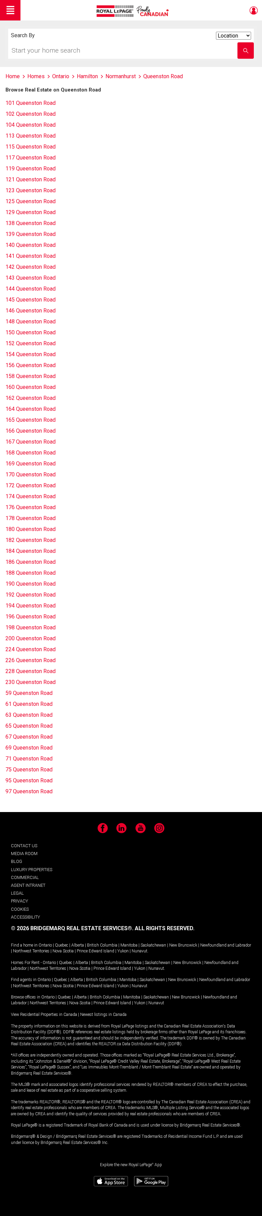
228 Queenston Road (30, 671)
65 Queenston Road (29, 726)
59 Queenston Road (29, 693)
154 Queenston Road (30, 354)
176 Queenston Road (30, 507)
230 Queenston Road (30, 682)
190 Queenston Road (30, 584)
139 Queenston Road (30, 234)
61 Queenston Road (29, 704)
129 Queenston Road (30, 212)
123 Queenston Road (30, 190)
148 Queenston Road (30, 321)
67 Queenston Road (29, 736)
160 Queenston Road (30, 387)
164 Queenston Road (30, 409)
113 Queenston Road (30, 135)
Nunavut (139, 951)
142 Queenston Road (30, 267)
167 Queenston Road (30, 441)
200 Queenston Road (30, 638)
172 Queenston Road (30, 485)
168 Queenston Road (30, 452)
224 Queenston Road (30, 649)
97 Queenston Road (29, 791)
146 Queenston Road (30, 310)
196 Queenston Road (30, 616)
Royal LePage (133, 11)
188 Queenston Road (30, 573)
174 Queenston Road (30, 496)
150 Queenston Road (30, 332)
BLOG (16, 861)
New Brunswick (183, 945)
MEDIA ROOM (24, 853)
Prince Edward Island (95, 951)
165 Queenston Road (30, 420)
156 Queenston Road (30, 365)
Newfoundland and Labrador (225, 945)
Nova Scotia (63, 951)
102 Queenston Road (30, 114)
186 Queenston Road (30, 562)
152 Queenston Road (30, 343)
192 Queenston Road (30, 594)
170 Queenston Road (30, 474)
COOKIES (20, 909)
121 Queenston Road (30, 179)
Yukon (123, 951)
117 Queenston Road (30, 157)
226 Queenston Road (30, 660)
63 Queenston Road (29, 715)
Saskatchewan (153, 945)
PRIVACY (19, 901)
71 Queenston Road (29, 758)
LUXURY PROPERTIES (31, 869)
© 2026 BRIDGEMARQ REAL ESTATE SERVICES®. (72, 928)
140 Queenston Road (30, 245)
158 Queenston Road (30, 376)
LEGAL (17, 893)
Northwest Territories (31, 951)
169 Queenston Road (30, 463)
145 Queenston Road (30, 299)
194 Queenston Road (30, 605)
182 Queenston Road (30, 540)
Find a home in (24, 945)
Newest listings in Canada (103, 1014)
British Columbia (102, 945)
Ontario (45, 945)
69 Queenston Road (29, 747)
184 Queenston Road (30, 551)
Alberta (77, 945)
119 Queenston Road (30, 168)
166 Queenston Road (30, 431)
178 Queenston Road (30, 518)
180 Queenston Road (30, 529)
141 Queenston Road (30, 256)
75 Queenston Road (29, 769)
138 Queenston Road (30, 223)
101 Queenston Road (30, 103)
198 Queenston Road (30, 627)
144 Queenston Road (30, 288)
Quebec (61, 945)
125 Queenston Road (30, 201)
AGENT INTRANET (28, 885)
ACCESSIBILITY (25, 917)
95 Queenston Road (29, 780)
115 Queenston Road (30, 146)
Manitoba (128, 945)
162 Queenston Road (30, 398)
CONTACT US (24, 845)
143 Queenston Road (30, 278)
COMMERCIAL (25, 877)
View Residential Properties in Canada (44, 1014)
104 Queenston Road (30, 125)
